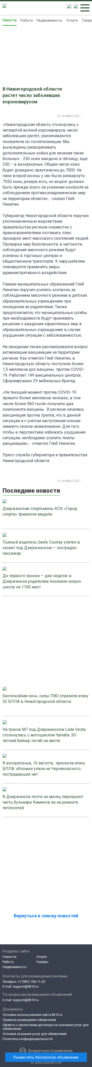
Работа (26, 20)
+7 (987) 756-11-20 (31, 982)
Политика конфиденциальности (28, 1039)
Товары (42, 962)
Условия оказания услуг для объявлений (34, 1034)
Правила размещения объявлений (29, 1020)
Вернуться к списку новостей (46, 915)
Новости (10, 20)
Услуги (72, 20)
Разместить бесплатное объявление (46, 1057)
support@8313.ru (26, 986)
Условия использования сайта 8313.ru (32, 1015)
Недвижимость (49, 20)
